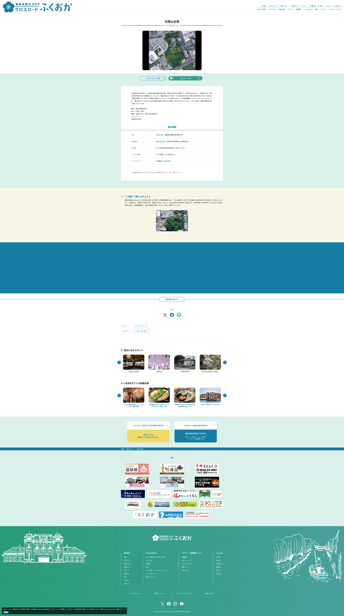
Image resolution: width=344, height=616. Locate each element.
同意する (6, 612)
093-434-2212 (160, 141)
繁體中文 (218, 567)
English (218, 560)
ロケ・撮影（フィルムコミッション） (156, 570)
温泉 (316, 9)
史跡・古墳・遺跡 (141, 331)
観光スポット (130, 449)
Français (218, 574)
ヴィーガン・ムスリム (335, 9)
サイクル (290, 9)
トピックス (149, 560)
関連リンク (185, 567)
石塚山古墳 (140, 449)
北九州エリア (140, 326)
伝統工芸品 (282, 9)
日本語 (218, 557)
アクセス (126, 580)
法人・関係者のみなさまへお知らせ (156, 557)
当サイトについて (187, 560)
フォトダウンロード (151, 574)
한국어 (218, 570)
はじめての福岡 (261, 9)
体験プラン (127, 567)
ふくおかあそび (308, 9)
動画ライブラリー (160, 593)
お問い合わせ (185, 570)
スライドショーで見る (153, 78)
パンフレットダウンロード (184, 593)
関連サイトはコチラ (164, 161)
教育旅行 (148, 564)
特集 (125, 557)
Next (225, 362)
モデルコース (127, 560)
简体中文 (218, 564)
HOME (122, 449)
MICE (147, 567)
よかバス (323, 9)
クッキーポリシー (109, 609)
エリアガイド (272, 9)
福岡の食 (126, 574)
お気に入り (127, 583)
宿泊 (125, 577)
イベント (126, 570)
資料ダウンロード (151, 577)
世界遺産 (298, 9)
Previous (119, 362)
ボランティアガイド (187, 564)
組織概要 (184, 557)
